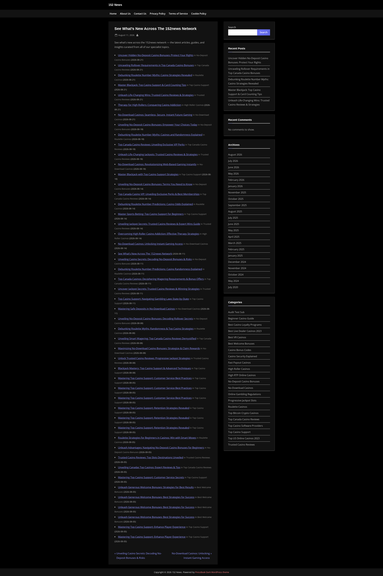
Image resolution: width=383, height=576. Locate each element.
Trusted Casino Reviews (241, 444)
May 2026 (233, 173)
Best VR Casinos (237, 337)
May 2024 (233, 281)
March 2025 (234, 243)
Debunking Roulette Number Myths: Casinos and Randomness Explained (160, 134)
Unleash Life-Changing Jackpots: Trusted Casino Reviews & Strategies (158, 154)
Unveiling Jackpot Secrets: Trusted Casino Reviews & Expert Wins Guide (159, 224)
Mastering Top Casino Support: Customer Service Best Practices (155, 378)
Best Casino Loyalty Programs (245, 324)
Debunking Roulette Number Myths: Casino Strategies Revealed (155, 75)
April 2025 (233, 236)
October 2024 (235, 274)
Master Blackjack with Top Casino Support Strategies (148, 174)
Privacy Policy (157, 13)
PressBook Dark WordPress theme (212, 572)
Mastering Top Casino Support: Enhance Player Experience (152, 527)
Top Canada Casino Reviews (243, 419)
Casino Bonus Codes (239, 350)
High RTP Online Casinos (242, 375)
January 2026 (235, 186)
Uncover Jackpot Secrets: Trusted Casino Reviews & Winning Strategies (159, 288)
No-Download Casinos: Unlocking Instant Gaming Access (150, 243)
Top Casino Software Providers (245, 425)
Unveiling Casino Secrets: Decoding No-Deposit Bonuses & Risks (155, 259)
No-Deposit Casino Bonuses (244, 381)
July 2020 (233, 287)
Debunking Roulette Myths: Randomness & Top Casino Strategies (155, 328)
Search (232, 27)
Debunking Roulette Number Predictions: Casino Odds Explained (155, 204)
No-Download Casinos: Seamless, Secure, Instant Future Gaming (155, 114)
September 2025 (237, 205)
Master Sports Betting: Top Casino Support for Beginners (151, 214)
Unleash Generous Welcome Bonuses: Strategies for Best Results (156, 487)
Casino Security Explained (242, 356)
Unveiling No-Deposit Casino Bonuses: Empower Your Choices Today (157, 124)
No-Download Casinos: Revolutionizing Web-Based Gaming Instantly (157, 164)
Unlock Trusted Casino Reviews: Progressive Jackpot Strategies (154, 358)
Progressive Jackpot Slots (242, 400)
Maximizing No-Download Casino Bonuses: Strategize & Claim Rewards (159, 348)
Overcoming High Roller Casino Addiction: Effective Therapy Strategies (158, 233)
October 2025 (235, 199)
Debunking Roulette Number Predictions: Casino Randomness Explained (160, 269)
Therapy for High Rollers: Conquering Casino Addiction (149, 105)
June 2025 (233, 224)
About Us (125, 13)
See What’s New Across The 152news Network (145, 253)
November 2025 (237, 192)
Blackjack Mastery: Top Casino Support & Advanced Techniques (154, 368)
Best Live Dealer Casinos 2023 (245, 331)
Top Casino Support (239, 432)
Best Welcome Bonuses (241, 343)
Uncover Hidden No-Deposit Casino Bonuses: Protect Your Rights (155, 55)
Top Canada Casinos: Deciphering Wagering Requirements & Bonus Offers (161, 279)
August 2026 (235, 154)
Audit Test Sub (236, 312)
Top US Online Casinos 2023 (244, 438)
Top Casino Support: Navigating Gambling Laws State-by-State (153, 298)
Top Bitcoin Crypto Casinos (243, 413)
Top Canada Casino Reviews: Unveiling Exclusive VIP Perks (151, 144)
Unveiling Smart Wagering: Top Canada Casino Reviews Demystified (157, 338)
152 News (115, 4)
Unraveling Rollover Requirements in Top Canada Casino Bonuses (156, 65)
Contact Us (140, 13)
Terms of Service (178, 13)
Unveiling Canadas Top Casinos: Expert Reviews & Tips (149, 467)
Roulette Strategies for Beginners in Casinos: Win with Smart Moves (157, 437)
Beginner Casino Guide (241, 318)
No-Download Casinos (240, 388)
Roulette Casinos (237, 406)
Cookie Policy (198, 13)
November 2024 (237, 268)
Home (113, 13)
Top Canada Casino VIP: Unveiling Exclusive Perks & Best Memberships (158, 194)
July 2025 (233, 217)
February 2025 (236, 249)
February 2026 (236, 180)
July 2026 (233, 161)
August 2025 (235, 211)
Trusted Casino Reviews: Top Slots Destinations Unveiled (150, 457)
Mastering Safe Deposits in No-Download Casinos (146, 308)
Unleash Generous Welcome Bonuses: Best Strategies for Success (156, 497)
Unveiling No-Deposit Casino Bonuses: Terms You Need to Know (155, 184)
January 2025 (235, 255)
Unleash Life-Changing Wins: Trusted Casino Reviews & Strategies (156, 95)
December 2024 (237, 262)
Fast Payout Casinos (239, 362)
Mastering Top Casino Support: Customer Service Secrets (151, 477)
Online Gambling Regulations (244, 394)
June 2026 (233, 167)
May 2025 (233, 230)
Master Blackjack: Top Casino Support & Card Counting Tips (152, 85)
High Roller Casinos (239, 369)
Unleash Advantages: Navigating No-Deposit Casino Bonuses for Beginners (161, 447)
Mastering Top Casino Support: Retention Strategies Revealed (153, 408)
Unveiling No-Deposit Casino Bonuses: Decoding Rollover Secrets (155, 318)
